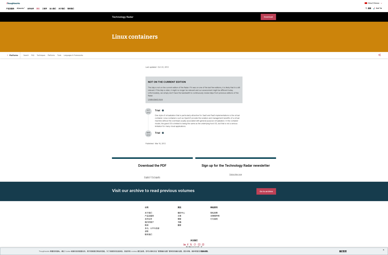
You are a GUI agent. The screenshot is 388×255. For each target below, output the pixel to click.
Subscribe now (235, 174)
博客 (179, 219)
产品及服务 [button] (10, 9)
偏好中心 (181, 213)
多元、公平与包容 (152, 228)
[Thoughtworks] (13, 2)
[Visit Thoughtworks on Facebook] (187, 245)
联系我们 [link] (70, 9)
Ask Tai (379, 8)
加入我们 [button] (53, 9)
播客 (179, 225)
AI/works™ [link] (21, 8)
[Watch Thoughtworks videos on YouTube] (199, 245)
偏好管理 (343, 251)
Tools (59, 55)
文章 (179, 216)
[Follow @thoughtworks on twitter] (191, 245)
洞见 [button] (38, 9)
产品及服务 (149, 216)
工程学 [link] (44, 9)
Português (155, 177)
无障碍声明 (214, 216)
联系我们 (148, 234)
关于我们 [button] (62, 9)
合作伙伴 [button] (30, 9)
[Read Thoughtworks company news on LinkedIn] (185, 245)
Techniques (41, 55)
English (147, 177)
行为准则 (214, 219)
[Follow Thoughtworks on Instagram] (203, 245)
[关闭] (383, 250)
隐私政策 (214, 213)
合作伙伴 (148, 219)
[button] (163, 110)
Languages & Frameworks (73, 55)
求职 (146, 231)
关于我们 (148, 213)
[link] (268, 17)
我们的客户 (149, 222)
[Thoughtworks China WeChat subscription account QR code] (195, 245)
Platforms (51, 55)
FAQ (32, 55)
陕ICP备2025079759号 (192, 247)
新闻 (146, 225)
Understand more (155, 99)
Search (26, 55)
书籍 (179, 222)
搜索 (369, 8)
